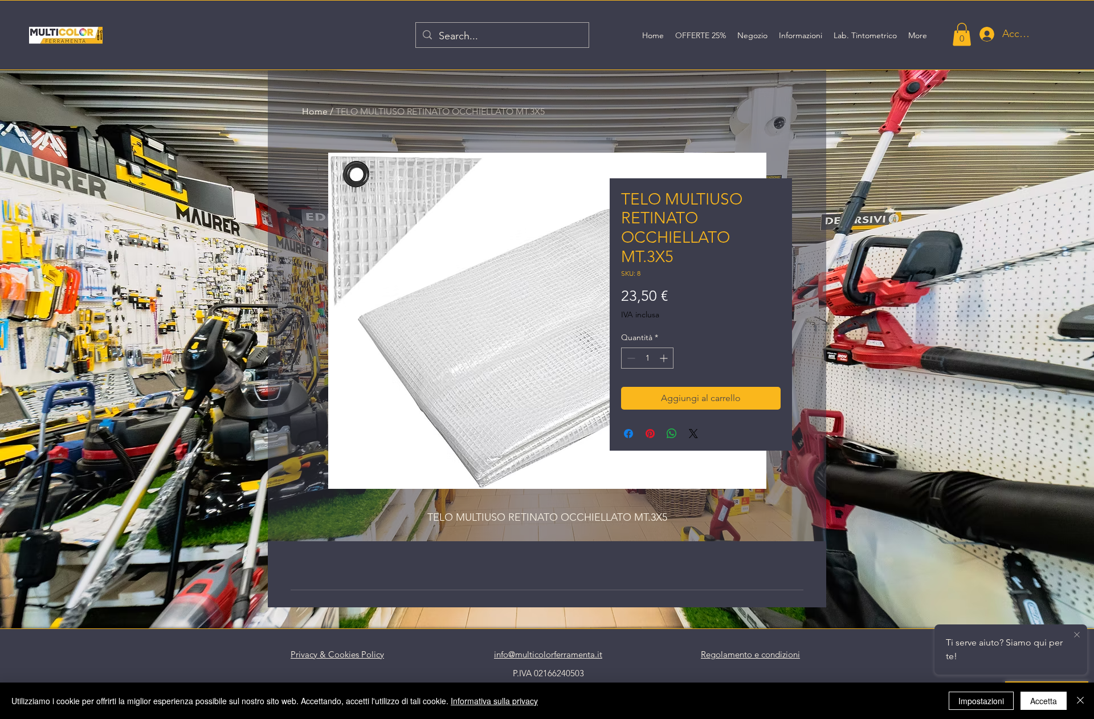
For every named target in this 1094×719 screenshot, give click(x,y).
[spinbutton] (647, 358)
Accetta (1043, 700)
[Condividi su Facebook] (628, 433)
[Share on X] (693, 433)
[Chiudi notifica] (1076, 635)
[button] (961, 34)
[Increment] (665, 358)
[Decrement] (630, 358)
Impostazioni (981, 700)
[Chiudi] (1080, 701)
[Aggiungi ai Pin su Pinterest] (650, 433)
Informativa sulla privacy (494, 700)
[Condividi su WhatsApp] (672, 433)
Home (315, 111)
